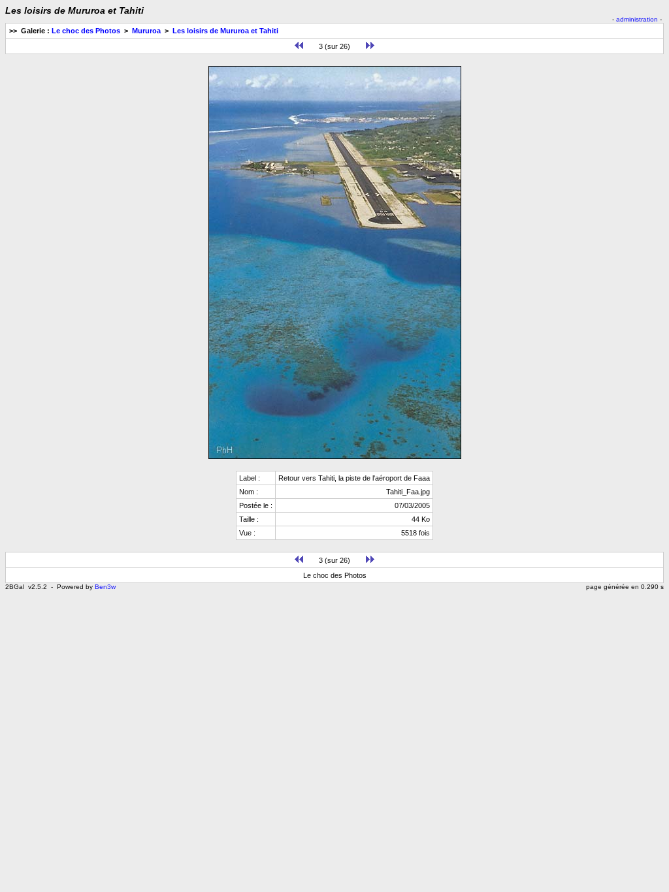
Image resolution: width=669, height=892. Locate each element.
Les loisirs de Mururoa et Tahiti (225, 31)
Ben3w (105, 586)
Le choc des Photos (86, 31)
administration (637, 19)
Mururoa (146, 31)
